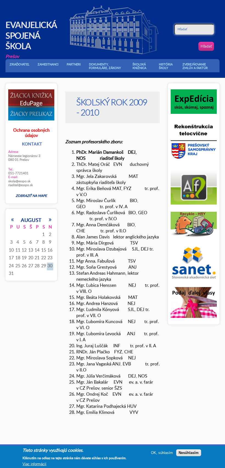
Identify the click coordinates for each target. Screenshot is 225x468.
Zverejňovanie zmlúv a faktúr (195, 66)
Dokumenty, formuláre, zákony (105, 66)
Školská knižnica (139, 66)
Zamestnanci (48, 64)
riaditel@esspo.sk (20, 185)
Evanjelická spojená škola (31, 35)
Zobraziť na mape (31, 195)
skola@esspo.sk (19, 181)
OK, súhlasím (162, 453)
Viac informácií (34, 464)
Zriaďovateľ (19, 64)
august (31, 219)
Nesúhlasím (189, 453)
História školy (166, 66)
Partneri (74, 64)
